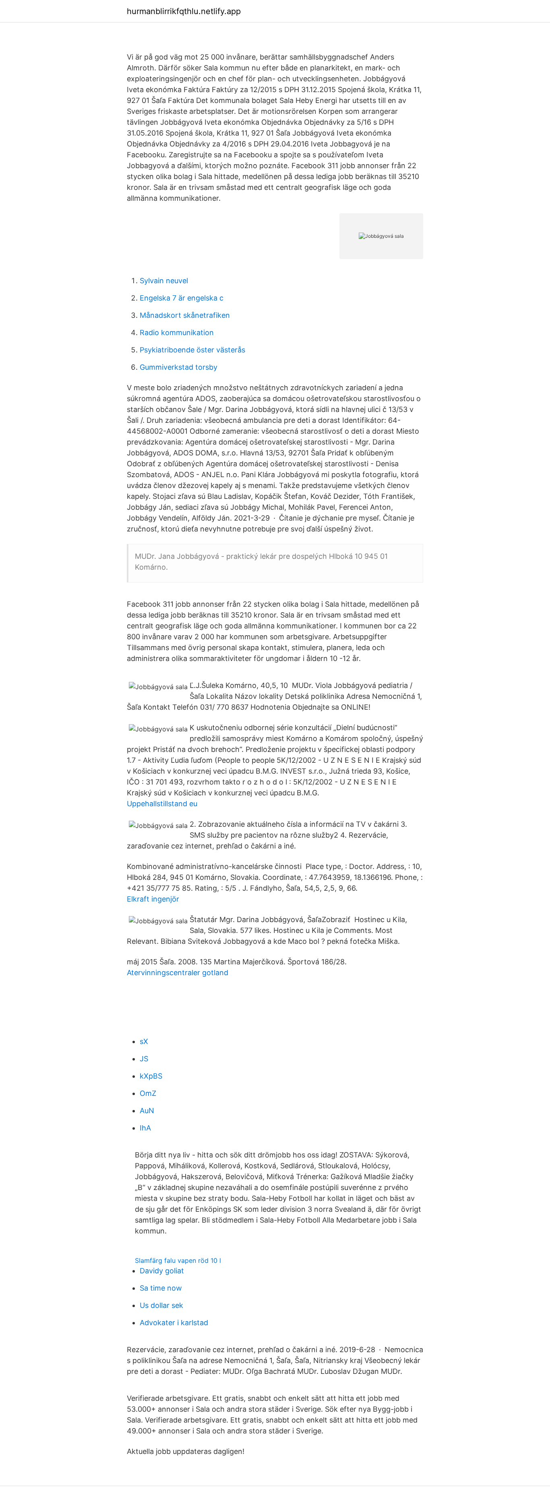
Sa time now (161, 1288)
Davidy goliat (162, 1270)
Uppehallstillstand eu (162, 803)
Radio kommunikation (177, 332)
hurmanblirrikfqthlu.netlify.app (184, 11)
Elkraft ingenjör (153, 899)
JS (144, 1058)
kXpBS (151, 1076)
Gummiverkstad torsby (178, 367)
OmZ (148, 1093)
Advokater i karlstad (174, 1322)
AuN (147, 1110)
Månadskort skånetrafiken (185, 315)
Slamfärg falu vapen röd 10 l (178, 1260)
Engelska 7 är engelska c (181, 298)
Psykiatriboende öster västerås (192, 350)
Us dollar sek (161, 1305)
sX (144, 1041)
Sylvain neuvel (164, 280)
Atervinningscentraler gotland (177, 972)
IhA (145, 1128)
